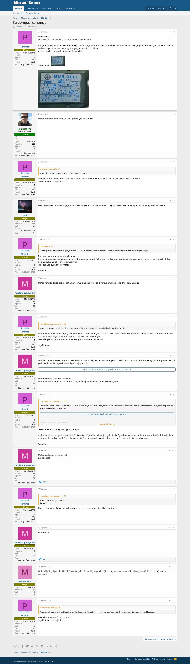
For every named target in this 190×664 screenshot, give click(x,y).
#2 (174, 114)
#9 (174, 394)
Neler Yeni (31, 8)
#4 (174, 200)
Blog (59, 8)
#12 (174, 528)
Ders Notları (46, 8)
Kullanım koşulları (142, 659)
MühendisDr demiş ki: (49, 607)
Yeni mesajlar (18, 13)
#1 (174, 32)
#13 (174, 566)
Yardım (169, 659)
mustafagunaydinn (25, 292)
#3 (174, 162)
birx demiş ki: (45, 246)
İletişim (130, 659)
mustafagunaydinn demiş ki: (51, 324)
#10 (174, 450)
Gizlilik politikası (158, 659)
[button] (37, 8)
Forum (18, 8)
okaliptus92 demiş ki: (48, 169)
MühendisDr (24, 581)
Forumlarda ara (32, 13)
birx (25, 215)
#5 (174, 239)
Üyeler (69, 8)
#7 (174, 317)
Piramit (18, 26)
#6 (174, 278)
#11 (174, 489)
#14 (174, 600)
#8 (174, 355)
